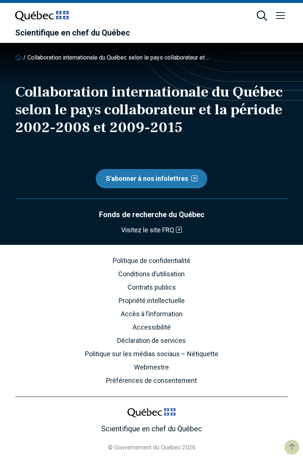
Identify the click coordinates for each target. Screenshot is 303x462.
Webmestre (151, 367)
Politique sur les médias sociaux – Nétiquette (151, 354)
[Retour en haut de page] (292, 447)
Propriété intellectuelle (152, 301)
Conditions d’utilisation (151, 274)
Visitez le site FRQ (147, 230)
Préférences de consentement (151, 381)
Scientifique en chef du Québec (72, 32)
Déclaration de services (151, 341)
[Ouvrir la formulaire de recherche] (262, 16)
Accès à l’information (152, 314)
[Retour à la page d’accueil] (18, 57)
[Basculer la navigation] (280, 16)
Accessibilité (152, 327)
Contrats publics (151, 287)
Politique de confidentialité (151, 261)
